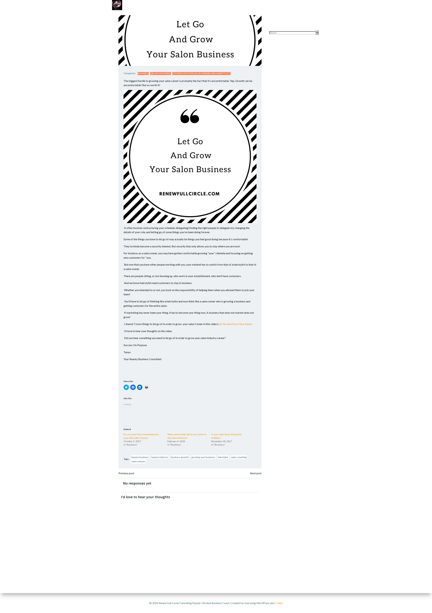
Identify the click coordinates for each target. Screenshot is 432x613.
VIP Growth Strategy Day (168, 13)
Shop (227, 13)
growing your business (203, 457)
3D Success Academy (204, 13)
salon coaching (239, 457)
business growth (180, 457)
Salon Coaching (160, 73)
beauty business (140, 457)
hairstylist (223, 457)
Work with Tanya (133, 13)
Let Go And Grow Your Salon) (235, 323)
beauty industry (160, 457)
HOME (313, 20)
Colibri (279, 603)
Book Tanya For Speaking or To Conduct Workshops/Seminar (277, 13)
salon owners (138, 461)
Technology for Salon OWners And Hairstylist (201, 73)
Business (143, 73)
